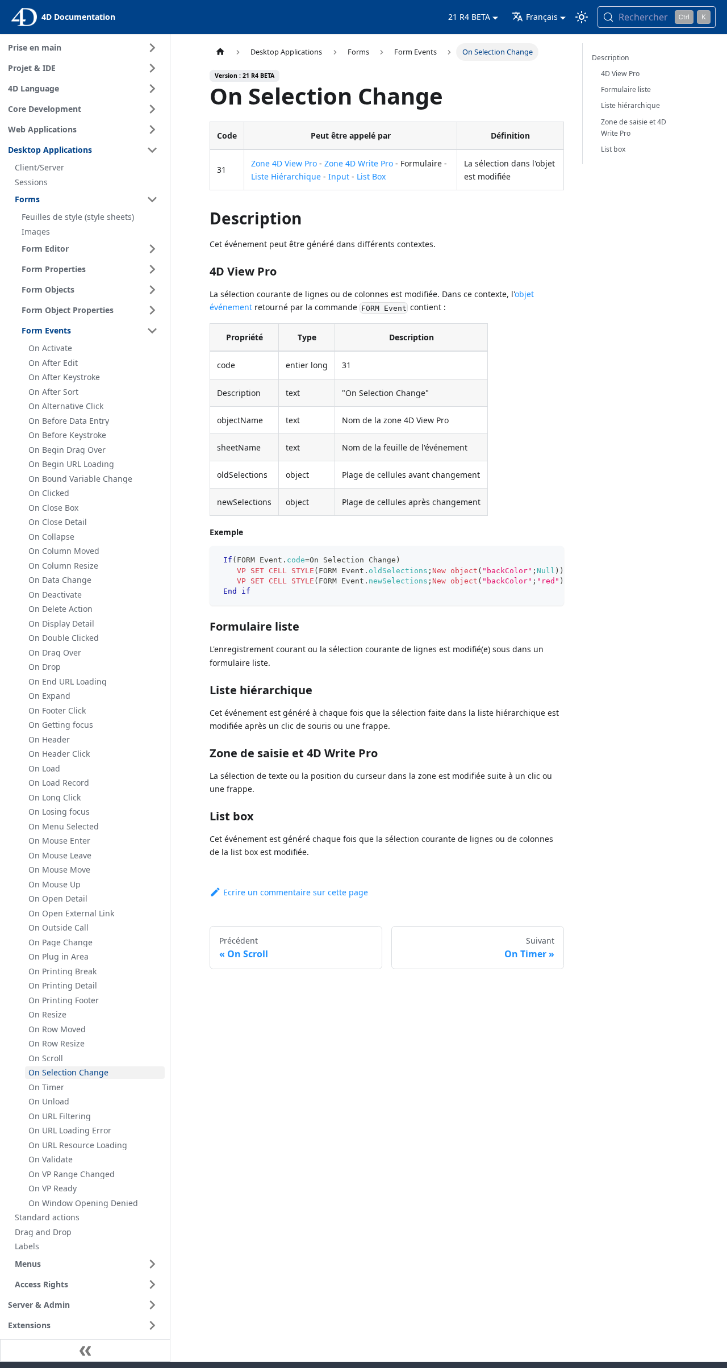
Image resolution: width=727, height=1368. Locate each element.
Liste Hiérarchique (286, 176)
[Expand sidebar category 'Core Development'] (152, 109)
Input (338, 176)
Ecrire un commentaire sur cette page (295, 892)
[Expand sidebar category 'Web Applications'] (152, 129)
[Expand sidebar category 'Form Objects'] (152, 290)
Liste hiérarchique (630, 105)
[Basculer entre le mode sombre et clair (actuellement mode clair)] (582, 17)
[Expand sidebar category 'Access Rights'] (152, 1284)
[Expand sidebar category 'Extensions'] (152, 1325)
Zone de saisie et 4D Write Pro (633, 127)
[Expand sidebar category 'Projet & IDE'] (152, 68)
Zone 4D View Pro (284, 163)
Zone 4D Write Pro (358, 163)
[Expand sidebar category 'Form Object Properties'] (152, 310)
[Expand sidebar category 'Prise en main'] (152, 48)
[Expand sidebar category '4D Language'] (152, 89)
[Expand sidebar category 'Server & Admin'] (152, 1305)
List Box (371, 176)
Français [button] (542, 16)
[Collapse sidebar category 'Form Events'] (152, 331)
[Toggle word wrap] (529, 560)
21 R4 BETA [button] (469, 16)
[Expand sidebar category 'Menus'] (152, 1264)
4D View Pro (620, 73)
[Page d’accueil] (220, 52)
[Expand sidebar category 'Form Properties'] (152, 269)
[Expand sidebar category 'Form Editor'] (152, 249)
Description (610, 57)
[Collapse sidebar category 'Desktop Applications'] (152, 150)
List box (613, 149)
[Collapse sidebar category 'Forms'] (152, 199)
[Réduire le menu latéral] (85, 1350)
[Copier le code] (550, 560)
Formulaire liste (626, 89)
